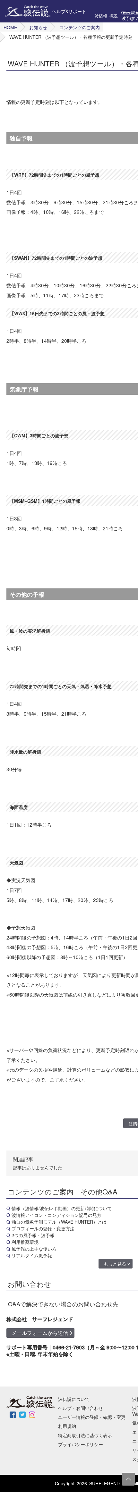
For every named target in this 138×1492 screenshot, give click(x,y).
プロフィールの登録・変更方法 (43, 1228)
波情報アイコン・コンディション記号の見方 (56, 1215)
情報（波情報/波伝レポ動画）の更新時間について (62, 1208)
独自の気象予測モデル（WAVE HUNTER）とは (59, 1221)
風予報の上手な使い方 (34, 1248)
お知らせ (38, 27)
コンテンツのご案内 (79, 27)
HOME (10, 27)
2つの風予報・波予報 (33, 1235)
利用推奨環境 (25, 1242)
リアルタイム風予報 (32, 1255)
